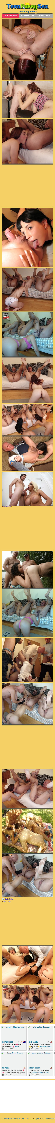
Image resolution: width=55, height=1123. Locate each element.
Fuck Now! (44, 15)
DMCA (40, 1118)
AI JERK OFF (27, 15)
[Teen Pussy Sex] (27, 6)
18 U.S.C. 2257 (29, 1118)
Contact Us (49, 1118)
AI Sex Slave (10, 15)
